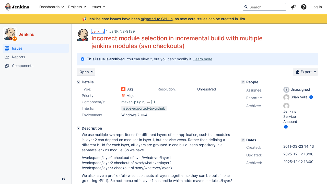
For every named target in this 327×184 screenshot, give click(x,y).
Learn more (202, 59)
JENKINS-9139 (122, 31)
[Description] (78, 128)
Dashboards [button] (49, 7)
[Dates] (243, 140)
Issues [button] (95, 7)
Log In (316, 7)
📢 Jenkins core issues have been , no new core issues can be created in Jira (163, 19)
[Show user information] (311, 97)
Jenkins (97, 31)
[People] (243, 82)
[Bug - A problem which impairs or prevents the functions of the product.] (123, 89)
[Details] (78, 82)
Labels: (88, 108)
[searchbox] (264, 6)
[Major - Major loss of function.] (123, 96)
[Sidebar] (63, 179)
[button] (293, 7)
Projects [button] (75, 7)
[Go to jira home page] (17, 7)
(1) (153, 102)
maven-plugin (132, 102)
